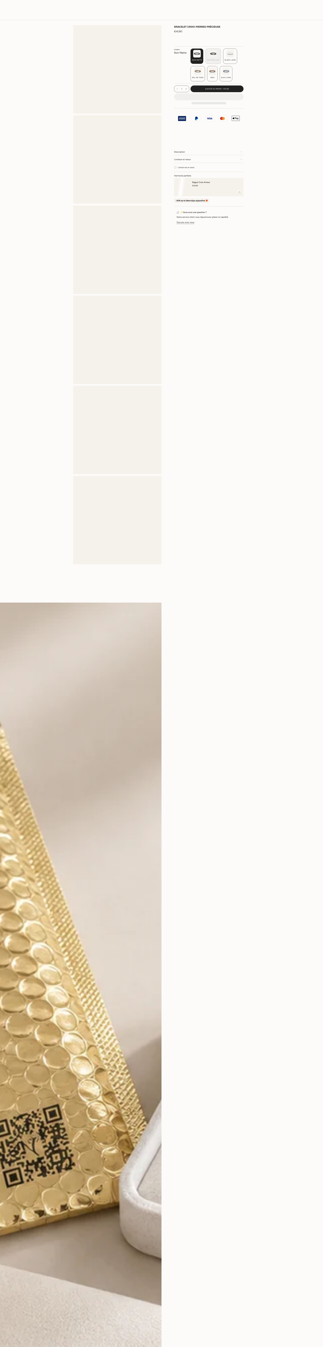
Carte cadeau (290, 9)
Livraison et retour (182, 159)
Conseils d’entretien (50, 598)
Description (179, 152)
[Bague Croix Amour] (181, 187)
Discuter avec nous (185, 222)
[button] (34, 16)
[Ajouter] (239, 192)
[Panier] (315, 16)
